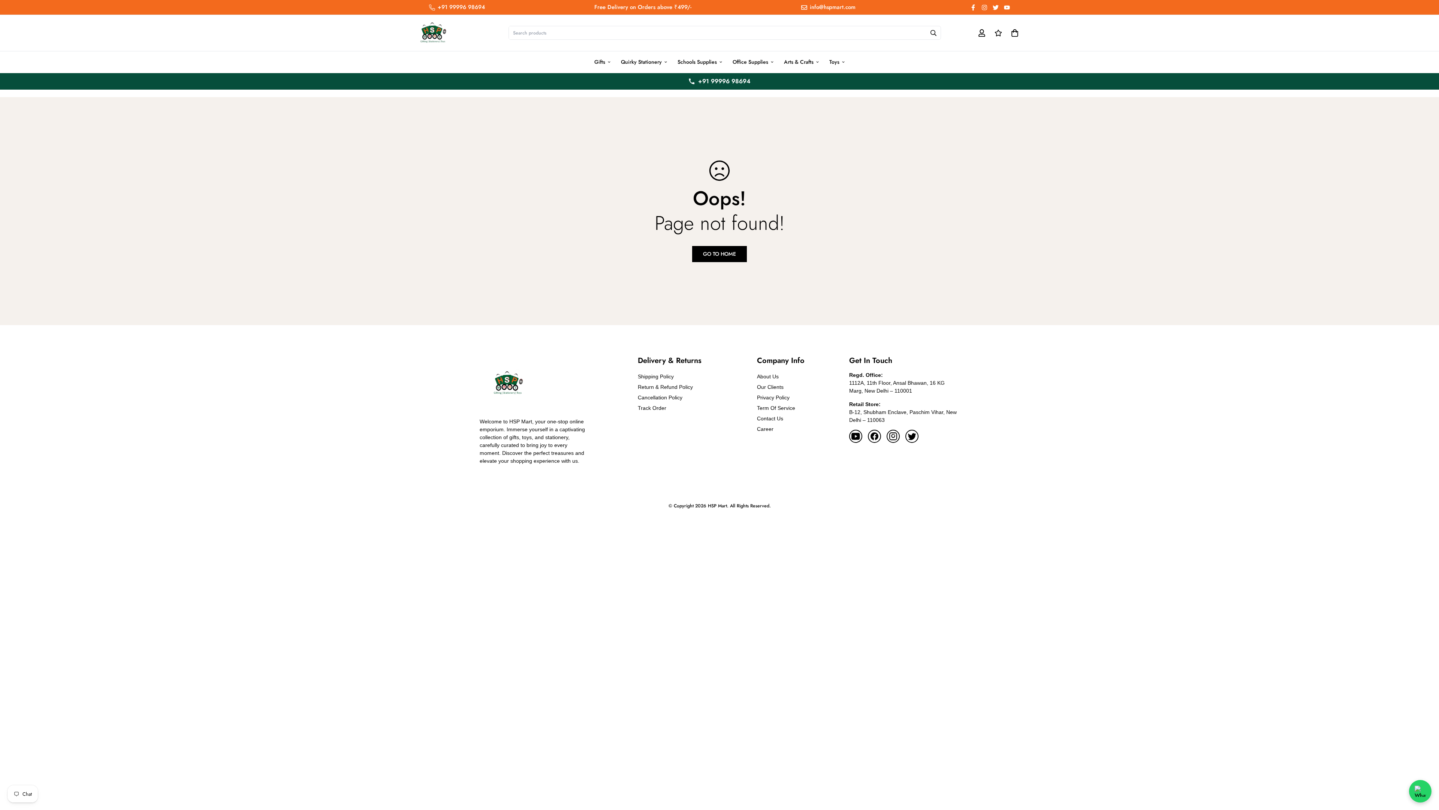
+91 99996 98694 (724, 81)
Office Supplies (750, 62)
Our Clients (770, 387)
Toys (834, 62)
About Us (768, 377)
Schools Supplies (697, 62)
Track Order (652, 408)
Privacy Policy (773, 397)
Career (765, 429)
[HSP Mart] (433, 33)
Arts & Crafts (799, 62)
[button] (1013, 33)
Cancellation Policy (660, 397)
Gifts (599, 62)
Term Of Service (776, 408)
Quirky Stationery (641, 62)
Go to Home (719, 254)
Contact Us (770, 419)
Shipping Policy (656, 377)
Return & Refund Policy (665, 387)
